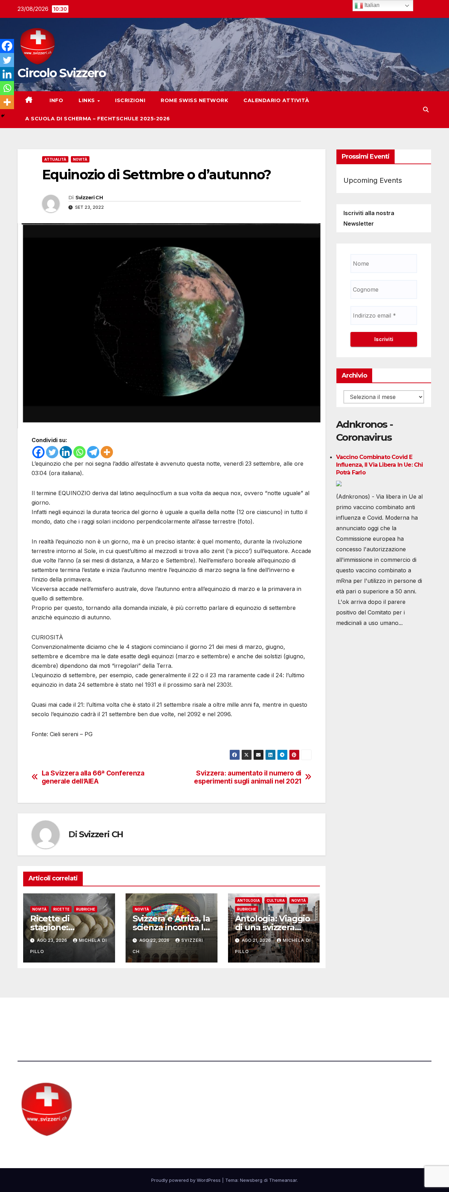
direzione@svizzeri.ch (162, 1016)
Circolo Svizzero (62, 73)
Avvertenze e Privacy (258, 1016)
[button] (426, 109)
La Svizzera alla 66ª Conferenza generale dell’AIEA (93, 777)
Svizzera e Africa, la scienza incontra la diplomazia (171, 927)
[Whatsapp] (79, 452)
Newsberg (251, 1180)
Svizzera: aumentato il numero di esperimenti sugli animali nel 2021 (247, 777)
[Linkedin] (66, 452)
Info (55, 100)
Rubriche (85, 909)
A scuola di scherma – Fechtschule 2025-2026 (97, 118)
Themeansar (283, 1180)
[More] (107, 452)
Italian (371, 5)
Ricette (61, 909)
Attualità (55, 159)
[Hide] (3, 116)
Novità (80, 159)
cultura (276, 900)
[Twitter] (52, 452)
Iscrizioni (130, 100)
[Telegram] (93, 452)
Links (87, 100)
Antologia (248, 900)
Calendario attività (276, 100)
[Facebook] (38, 452)
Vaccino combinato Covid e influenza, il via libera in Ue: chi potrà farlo (379, 464)
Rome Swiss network (194, 100)
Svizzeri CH (89, 197)
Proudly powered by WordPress (186, 1180)
